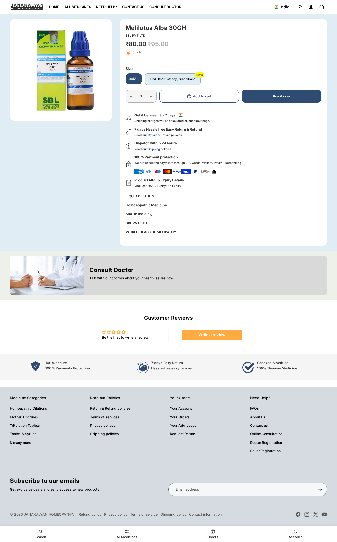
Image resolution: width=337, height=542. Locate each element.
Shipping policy (174, 514)
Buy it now (281, 96)
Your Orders (180, 417)
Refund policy (90, 514)
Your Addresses (183, 425)
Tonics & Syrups (23, 434)
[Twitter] (315, 514)
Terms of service (144, 514)
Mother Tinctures (24, 417)
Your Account (181, 408)
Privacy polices (102, 425)
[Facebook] (298, 514)
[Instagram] (307, 514)
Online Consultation (266, 434)
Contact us (259, 425)
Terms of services (104, 417)
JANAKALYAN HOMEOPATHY (48, 514)
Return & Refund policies (110, 408)
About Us (257, 417)
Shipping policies (104, 434)
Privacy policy (116, 514)
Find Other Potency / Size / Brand (172, 79)
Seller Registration (265, 451)
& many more (20, 442)
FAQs (254, 408)
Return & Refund (159, 135)
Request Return (182, 434)
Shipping (154, 149)
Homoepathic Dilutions (28, 408)
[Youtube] (324, 514)
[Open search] (300, 6)
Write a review (211, 334)
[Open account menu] (310, 6)
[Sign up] (320, 489)
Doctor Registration (266, 442)
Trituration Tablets (25, 425)
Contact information (205, 514)
